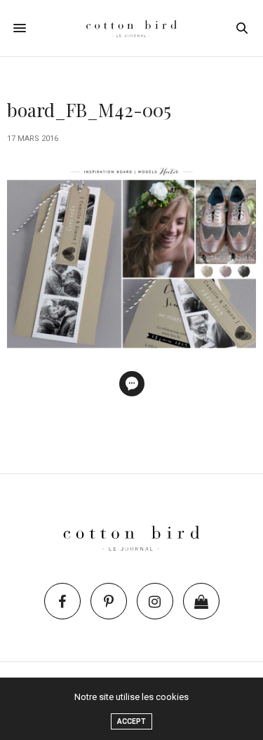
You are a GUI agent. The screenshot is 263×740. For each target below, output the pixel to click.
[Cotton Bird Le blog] (132, 28)
